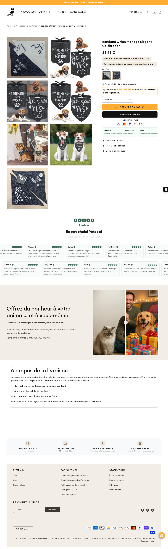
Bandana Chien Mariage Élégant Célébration (63, 25)
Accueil (10, 25)
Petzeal (24, 538)
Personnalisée (19, 485)
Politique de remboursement (39, 538)
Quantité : (108, 99)
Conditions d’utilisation (80, 538)
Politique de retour (69, 490)
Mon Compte (115, 490)
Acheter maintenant (130, 114)
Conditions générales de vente (130, 538)
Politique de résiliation (147, 541)
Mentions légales (68, 494)
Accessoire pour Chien (27, 25)
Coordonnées (112, 538)
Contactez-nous (116, 480)
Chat (15, 475)
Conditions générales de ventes (75, 475)
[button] (148, 12)
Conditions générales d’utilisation (76, 480)
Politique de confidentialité (73, 485)
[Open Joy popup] (162, 535)
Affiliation (114, 485)
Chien (15, 480)
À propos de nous (116, 475)
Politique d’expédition (98, 538)
